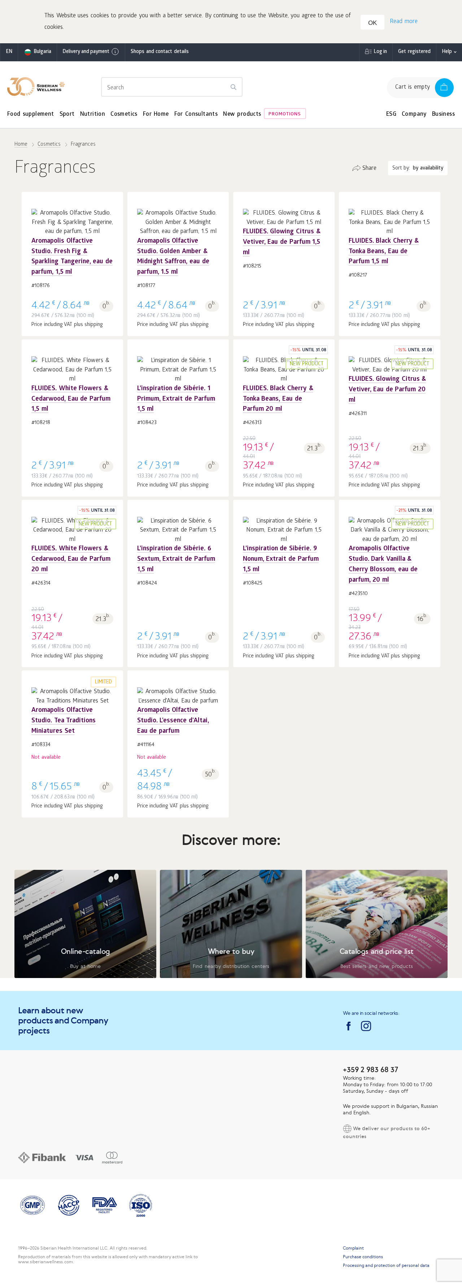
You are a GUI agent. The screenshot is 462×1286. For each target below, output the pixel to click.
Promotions (285, 114)
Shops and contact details (160, 52)
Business (443, 114)
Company (414, 114)
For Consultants (196, 114)
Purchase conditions (363, 1256)
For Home (156, 114)
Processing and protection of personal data (386, 1265)
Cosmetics (124, 114)
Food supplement (30, 114)
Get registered (414, 52)
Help (447, 52)
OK (372, 22)
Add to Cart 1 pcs (72, 249)
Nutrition (92, 114)
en (9, 52)
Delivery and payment (85, 52)
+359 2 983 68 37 (370, 1069)
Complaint (353, 1248)
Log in (380, 52)
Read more (404, 21)
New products (242, 114)
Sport (67, 114)
